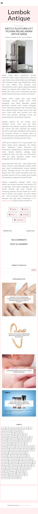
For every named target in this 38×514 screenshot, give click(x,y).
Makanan (4, 459)
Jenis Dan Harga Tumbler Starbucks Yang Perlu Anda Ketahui (19, 403)
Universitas (5, 477)
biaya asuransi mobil (8, 434)
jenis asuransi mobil (25, 446)
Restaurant (13, 468)
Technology (12, 471)
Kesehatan (5, 452)
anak (3, 428)
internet (4, 446)
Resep (3, 468)
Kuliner (4, 456)
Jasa (13, 446)
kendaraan (28, 449)
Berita (17, 431)
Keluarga (17, 449)
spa (3, 471)
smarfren (24, 468)
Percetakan (17, 465)
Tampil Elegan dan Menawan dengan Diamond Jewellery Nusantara (19, 335)
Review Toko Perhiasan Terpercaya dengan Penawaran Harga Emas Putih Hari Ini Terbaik (19, 299)
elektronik (25, 437)
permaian (28, 465)
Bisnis (20, 434)
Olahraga (5, 462)
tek (22, 471)
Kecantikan (5, 449)
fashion (4, 440)
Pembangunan (19, 25)
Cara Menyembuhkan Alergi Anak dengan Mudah (19, 371)
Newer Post (7, 230)
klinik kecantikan (19, 452)
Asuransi (25, 428)
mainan (24, 456)
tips (14, 474)
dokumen (4, 437)
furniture (15, 440)
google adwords (6, 443)
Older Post (30, 230)
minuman (15, 459)
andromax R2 (13, 428)
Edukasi (14, 437)
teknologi (5, 474)
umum (22, 474)
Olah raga (26, 459)
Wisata (15, 477)
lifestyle (14, 456)
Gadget (25, 440)
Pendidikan (5, 465)
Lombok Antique (19, 15)
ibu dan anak (20, 443)
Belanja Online (6, 431)
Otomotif (15, 462)
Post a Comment (27, 37)
